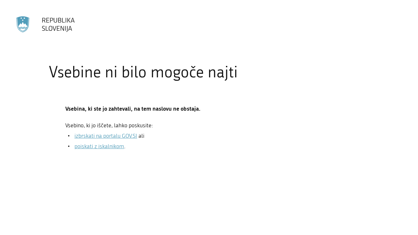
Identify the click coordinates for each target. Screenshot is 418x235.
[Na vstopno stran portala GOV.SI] (45, 24)
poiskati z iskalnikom (99, 146)
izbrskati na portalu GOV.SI (105, 136)
